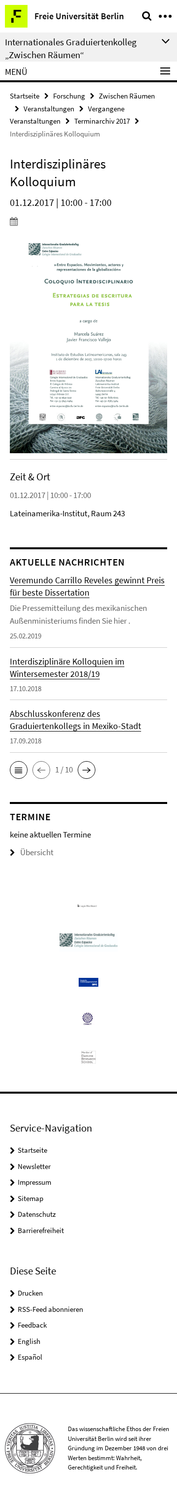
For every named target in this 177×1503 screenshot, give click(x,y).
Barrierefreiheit (41, 1230)
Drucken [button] (30, 1293)
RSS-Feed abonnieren (50, 1309)
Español (30, 1357)
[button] (19, 770)
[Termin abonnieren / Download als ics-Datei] (88, 221)
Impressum (34, 1182)
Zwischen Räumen (127, 95)
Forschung (69, 95)
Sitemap (30, 1198)
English (29, 1341)
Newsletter (34, 1166)
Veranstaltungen (49, 108)
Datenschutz (37, 1214)
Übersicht (37, 852)
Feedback (32, 1325)
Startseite (24, 95)
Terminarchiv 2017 (102, 121)
